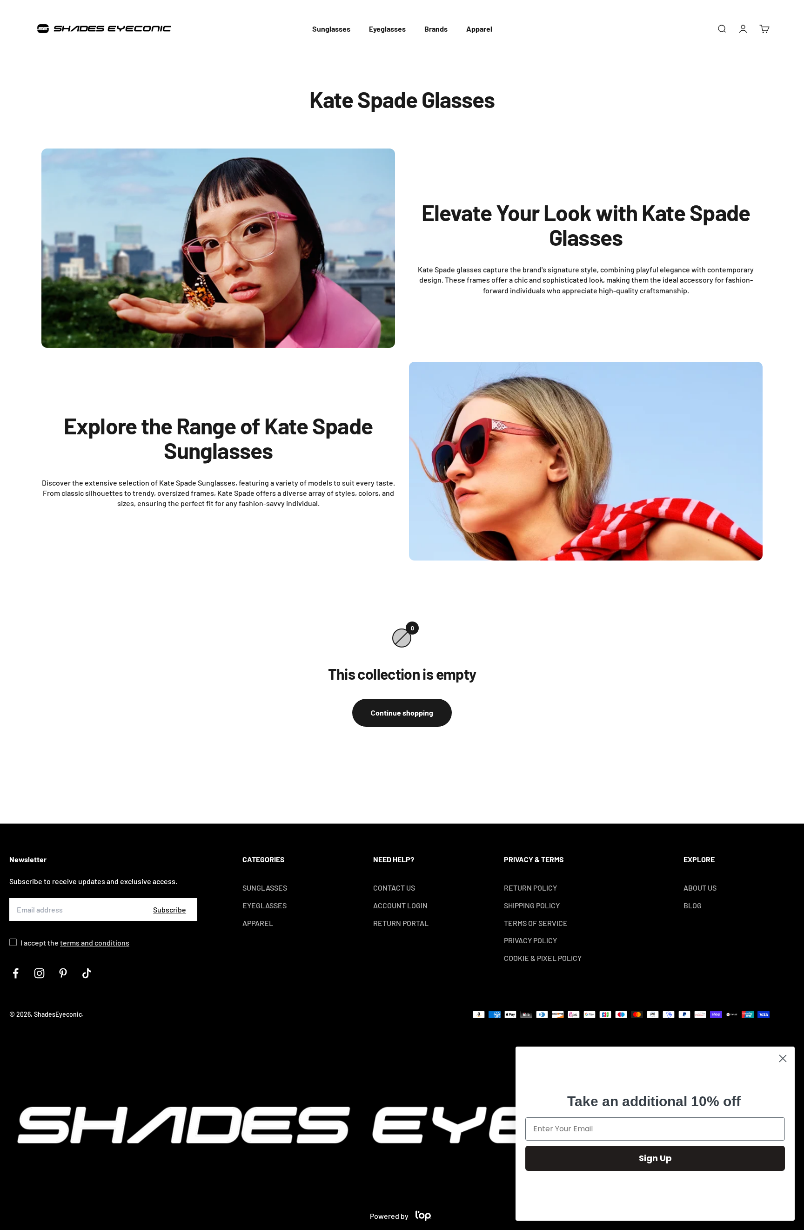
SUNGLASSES (264, 887)
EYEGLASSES (264, 905)
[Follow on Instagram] (39, 973)
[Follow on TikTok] (86, 973)
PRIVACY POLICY (530, 940)
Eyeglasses (387, 28)
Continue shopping (402, 712)
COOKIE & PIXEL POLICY (543, 957)
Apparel (479, 28)
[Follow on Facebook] (15, 973)
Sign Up (655, 1158)
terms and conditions (94, 942)
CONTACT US (394, 887)
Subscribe (169, 909)
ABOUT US (700, 887)
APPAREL (257, 923)
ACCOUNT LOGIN (400, 905)
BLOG (692, 905)
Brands (436, 28)
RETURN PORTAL (401, 923)
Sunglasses (331, 28)
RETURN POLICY (530, 887)
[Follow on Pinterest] (63, 973)
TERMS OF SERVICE (536, 923)
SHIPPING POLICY (532, 905)
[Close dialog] (783, 1058)
